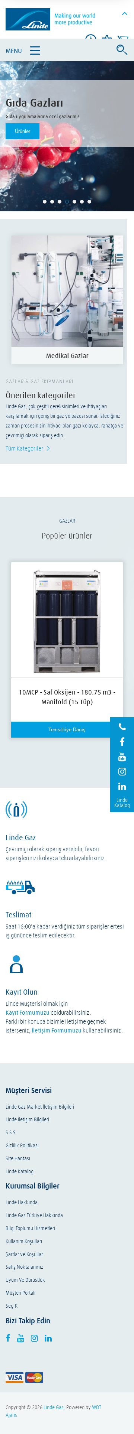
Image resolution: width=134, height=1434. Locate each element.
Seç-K (11, 1306)
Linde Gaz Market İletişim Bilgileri (40, 1107)
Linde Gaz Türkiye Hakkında (34, 1215)
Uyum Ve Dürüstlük (25, 1280)
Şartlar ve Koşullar (24, 1254)
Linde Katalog (20, 1171)
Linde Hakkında (22, 1202)
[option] (67, 299)
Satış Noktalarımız (24, 1267)
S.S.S (11, 1132)
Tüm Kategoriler (24, 448)
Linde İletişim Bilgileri (27, 1119)
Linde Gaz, (54, 1407)
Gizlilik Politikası (22, 1145)
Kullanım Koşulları (24, 1241)
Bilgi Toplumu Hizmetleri (30, 1228)
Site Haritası (18, 1158)
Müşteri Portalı (20, 1293)
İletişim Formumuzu (57, 1030)
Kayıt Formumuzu (28, 1012)
